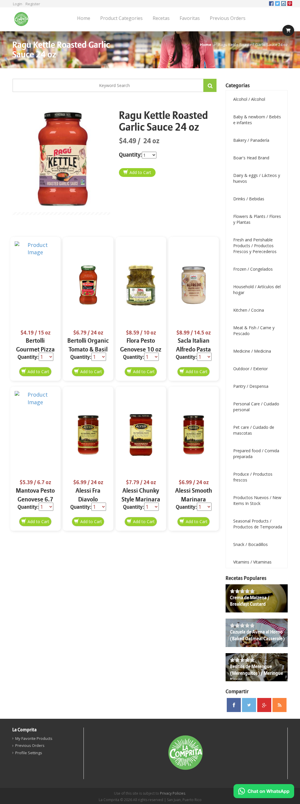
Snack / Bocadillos (250, 544)
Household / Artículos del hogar (257, 289)
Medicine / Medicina (252, 351)
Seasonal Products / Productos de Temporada (257, 524)
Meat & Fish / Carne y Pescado (254, 330)
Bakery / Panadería (251, 140)
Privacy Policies (172, 793)
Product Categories (121, 18)
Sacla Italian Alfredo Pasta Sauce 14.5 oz (193, 350)
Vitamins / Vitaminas (252, 562)
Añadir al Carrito (137, 172)
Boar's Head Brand (251, 158)
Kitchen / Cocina (248, 310)
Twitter (277, 3)
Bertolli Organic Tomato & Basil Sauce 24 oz (88, 350)
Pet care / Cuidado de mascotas (253, 430)
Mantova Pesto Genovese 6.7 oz (35, 500)
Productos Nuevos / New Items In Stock (257, 500)
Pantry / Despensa (250, 386)
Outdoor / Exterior (250, 368)
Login (17, 3)
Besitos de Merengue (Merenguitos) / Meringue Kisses (256, 673)
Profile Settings (28, 752)
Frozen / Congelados (253, 269)
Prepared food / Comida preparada (256, 453)
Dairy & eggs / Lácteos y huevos (256, 178)
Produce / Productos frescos (252, 477)
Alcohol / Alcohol (249, 99)
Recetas (161, 18)
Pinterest (289, 3)
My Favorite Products (33, 738)
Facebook (271, 3)
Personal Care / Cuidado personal (256, 406)
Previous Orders (228, 18)
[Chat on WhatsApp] (263, 791)
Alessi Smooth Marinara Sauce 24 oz (193, 500)
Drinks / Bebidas (248, 199)
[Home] (23, 19)
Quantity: (130, 155)
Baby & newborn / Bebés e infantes (257, 119)
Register (32, 3)
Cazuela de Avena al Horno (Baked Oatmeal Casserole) (257, 635)
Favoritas (190, 18)
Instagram (283, 3)
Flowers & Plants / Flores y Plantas (257, 219)
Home (83, 18)
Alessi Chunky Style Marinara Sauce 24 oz (141, 500)
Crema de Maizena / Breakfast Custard (250, 601)
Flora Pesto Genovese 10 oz (140, 345)
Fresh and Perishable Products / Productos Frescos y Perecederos (255, 245)
